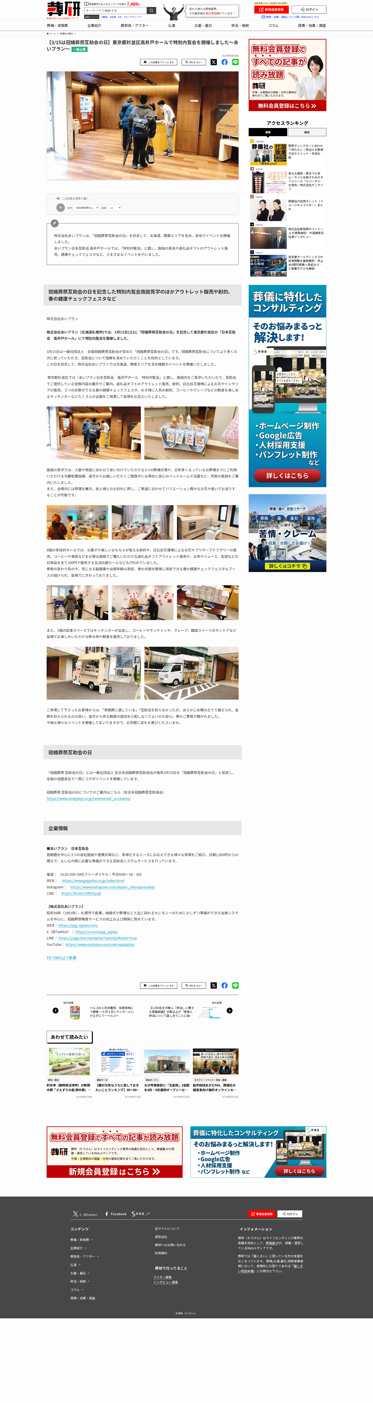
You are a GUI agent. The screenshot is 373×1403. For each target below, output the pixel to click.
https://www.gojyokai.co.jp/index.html (93, 880)
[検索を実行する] (151, 10)
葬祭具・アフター (82, 1256)
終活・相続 (78, 1281)
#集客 (105, 16)
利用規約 (161, 1253)
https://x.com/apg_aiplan (96, 931)
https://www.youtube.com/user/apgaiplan (100, 944)
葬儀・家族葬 (79, 1239)
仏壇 (73, 1264)
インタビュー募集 (165, 1282)
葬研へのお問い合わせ (170, 1244)
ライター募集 (162, 1277)
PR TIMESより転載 (61, 957)
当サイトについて (167, 1228)
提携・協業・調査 (82, 1298)
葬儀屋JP (272, 1243)
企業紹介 (76, 1248)
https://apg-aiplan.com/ (78, 925)
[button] (214, 62)
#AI (120, 16)
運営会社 (161, 1236)
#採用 (113, 16)
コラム (75, 1289)
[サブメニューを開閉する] (91, 1238)
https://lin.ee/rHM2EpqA (81, 893)
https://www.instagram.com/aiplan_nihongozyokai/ (112, 886)
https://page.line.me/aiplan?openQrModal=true (97, 937)
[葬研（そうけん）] (63, 9)
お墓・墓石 (78, 1273)
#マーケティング (132, 16)
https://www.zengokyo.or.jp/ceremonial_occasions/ (89, 798)
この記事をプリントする (161, 62)
